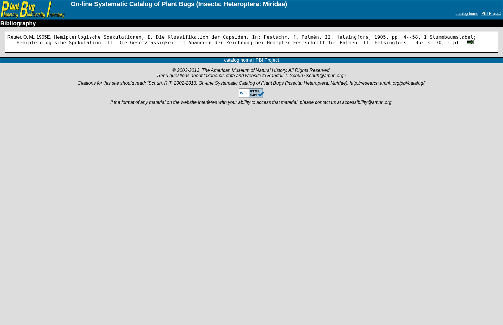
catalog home (467, 13)
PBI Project (491, 13)
